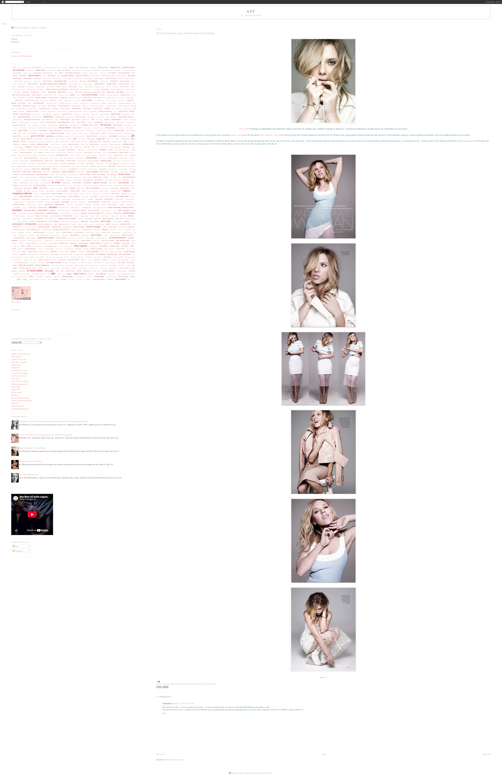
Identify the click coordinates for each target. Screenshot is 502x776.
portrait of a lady (88, 224)
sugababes (54, 251)
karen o (55, 169)
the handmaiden (17, 260)
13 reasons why (26, 67)
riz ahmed (28, 232)
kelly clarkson (115, 172)
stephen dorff (120, 249)
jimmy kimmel (31, 163)
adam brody (30, 70)
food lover (74, 133)
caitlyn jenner (19, 100)
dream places (51, 122)
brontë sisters (87, 97)
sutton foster (104, 251)
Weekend (91, 274)
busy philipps (130, 97)
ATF (251, 11)
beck (23, 89)
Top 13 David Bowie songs (28, 474)
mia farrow (74, 202)
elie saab (43, 125)
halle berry (16, 144)
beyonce (26, 92)
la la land (44, 180)
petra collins (106, 221)
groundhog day (32, 141)
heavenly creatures (39, 147)
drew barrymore (64, 122)
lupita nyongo (75, 191)
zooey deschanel (99, 279)
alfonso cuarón (93, 73)
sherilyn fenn (63, 243)
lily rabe (110, 185)
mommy (121, 204)
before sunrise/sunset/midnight (57, 89)
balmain (64, 86)
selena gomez (86, 241)
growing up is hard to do (46, 141)
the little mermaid (43, 260)
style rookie (15, 367)
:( (18, 67)
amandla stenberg (82, 76)
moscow (24, 207)
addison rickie (51, 70)
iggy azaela (61, 150)
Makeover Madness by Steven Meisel (31, 448)
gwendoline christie (95, 141)
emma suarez (87, 128)
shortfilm (116, 243)
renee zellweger (46, 229)
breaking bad (125, 95)
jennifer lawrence (37, 161)
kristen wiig (68, 177)
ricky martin (96, 229)
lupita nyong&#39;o (62, 191)
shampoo (21, 243)
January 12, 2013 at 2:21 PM (183, 703)
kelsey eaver (124, 172)
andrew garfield (88, 78)
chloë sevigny (42, 106)
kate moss (132, 169)
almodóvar (51, 76)
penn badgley (54, 221)
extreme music (91, 130)
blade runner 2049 (99, 92)
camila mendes (68, 100)
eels (29, 125)
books (72, 95)
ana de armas (57, 78)
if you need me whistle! (20, 381)
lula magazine (50, 191)
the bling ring (112, 254)
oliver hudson (105, 216)
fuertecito (14, 395)
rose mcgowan (22, 235)
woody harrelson (111, 276)
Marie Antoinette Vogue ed (270, 135)
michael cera (115, 202)
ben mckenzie (95, 89)
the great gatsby (118, 257)
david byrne (125, 114)
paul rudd (32, 221)
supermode (81, 251)
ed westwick (98, 122)
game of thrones (38, 136)
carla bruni (122, 100)
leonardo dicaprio (40, 185)
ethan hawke (23, 130)
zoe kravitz (71, 279)
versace (16, 274)
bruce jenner (97, 97)
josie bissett (75, 166)
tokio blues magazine (19, 362)
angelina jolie (18, 81)
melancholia (108, 199)
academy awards (128, 67)
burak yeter (120, 97)
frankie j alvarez (95, 133)
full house (111, 133)
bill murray (52, 92)
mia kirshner (82, 202)
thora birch (104, 265)
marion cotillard (73, 196)
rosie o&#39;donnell (42, 235)
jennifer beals (123, 158)
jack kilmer (79, 152)
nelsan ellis (75, 213)
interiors (110, 150)
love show (27, 191)
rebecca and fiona (19, 229)
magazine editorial (180, 684)
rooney (98, 232)
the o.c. (83, 260)
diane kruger (76, 119)
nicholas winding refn (96, 213)
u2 (62, 271)
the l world (33, 260)
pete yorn (84, 221)
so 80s (61, 246)
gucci (57, 141)
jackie (105, 152)
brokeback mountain (75, 97)
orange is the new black (67, 219)
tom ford (73, 268)
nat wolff (30, 213)
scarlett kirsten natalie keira (21, 400)
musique (17, 210)
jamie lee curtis (62, 155)
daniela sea (77, 114)
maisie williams (57, 194)
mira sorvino (69, 204)
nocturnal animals (55, 216)
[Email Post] (158, 681)
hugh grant (126, 147)
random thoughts (93, 227)
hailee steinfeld (116, 141)
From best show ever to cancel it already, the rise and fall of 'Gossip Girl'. (45, 434)
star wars (78, 249)
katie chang (37, 172)
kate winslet (17, 172)
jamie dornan (43, 155)
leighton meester (100, 183)
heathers (28, 147)
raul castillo (122, 227)
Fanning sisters (236, 135)
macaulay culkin (93, 191)
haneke (32, 144)
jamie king (52, 155)
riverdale (21, 232)
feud (14, 133)
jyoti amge (27, 169)
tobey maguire (55, 268)
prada (108, 224)
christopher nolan (44, 108)
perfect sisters (65, 221)
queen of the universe (29, 227)
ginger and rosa (49, 139)
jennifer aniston (113, 158)
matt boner (36, 199)
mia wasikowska (93, 202)
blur (55, 95)
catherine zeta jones (65, 103)
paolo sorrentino (108, 219)
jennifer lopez (49, 161)
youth (49, 279)
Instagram (15, 41)
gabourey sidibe (129, 133)
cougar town (51, 111)
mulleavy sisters (75, 207)
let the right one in (62, 185)
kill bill (94, 174)
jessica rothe (117, 161)
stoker (24, 251)
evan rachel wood (55, 130)
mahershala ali (45, 193)
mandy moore (97, 193)
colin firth (21, 111)
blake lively (111, 92)
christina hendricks (123, 106)
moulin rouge (32, 207)
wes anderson (101, 274)
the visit (65, 262)
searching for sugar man (35, 240)
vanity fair (131, 271)
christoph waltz (20, 108)
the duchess (89, 257)
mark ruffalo (93, 196)
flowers (46, 133)
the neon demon (73, 260)
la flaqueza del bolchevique (31, 180)
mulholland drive (64, 207)
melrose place (30, 202)
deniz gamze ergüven (126, 117)
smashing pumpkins (50, 246)
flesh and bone (32, 133)
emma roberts (65, 128)
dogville (125, 119)
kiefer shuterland (73, 174)
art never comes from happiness (53, 84)
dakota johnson (25, 114)
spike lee (20, 249)
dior (92, 119)
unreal (79, 271)
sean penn (22, 240)
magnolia (36, 193)
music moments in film (99, 207)
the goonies (98, 257)
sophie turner (114, 246)
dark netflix (86, 114)
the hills (26, 260)
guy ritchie (84, 141)
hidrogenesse (78, 147)
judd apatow (85, 166)
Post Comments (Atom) (175, 759)
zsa (129, 279)
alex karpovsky (48, 73)
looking (72, 188)
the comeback (40, 257)
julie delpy (111, 166)
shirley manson (95, 243)
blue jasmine (37, 95)
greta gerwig (125, 139)
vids (53, 273)
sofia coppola (80, 246)
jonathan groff (21, 166)
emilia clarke (32, 128)
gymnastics (106, 141)
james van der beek (24, 155)
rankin (193, 684)
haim (125, 141)
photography (31, 224)
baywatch (115, 86)
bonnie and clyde (63, 95)
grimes (23, 141)
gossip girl (101, 139)
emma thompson (98, 128)
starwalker (86, 249)
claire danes (76, 109)
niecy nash (30, 216)
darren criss (94, 114)
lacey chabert (60, 180)
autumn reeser (40, 86)
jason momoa (18, 158)
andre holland (67, 78)
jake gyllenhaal (113, 152)
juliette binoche (121, 166)
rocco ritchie (50, 232)
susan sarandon (93, 251)
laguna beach (78, 180)
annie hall (82, 81)
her (71, 147)
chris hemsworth (64, 106)
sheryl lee (73, 243)
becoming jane (31, 89)
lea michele (76, 183)
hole (97, 147)
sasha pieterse (90, 238)
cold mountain (126, 108)
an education (47, 78)
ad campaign (19, 70)
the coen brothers (29, 257)
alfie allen (84, 73)
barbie (81, 86)
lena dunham (123, 182)
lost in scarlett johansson (20, 397)
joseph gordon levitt (53, 166)
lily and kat (102, 185)
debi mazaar (91, 117)
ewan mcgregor (80, 130)
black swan (88, 92)
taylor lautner (55, 254)
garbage (49, 136)
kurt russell (113, 177)
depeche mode (17, 119)
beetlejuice (41, 89)
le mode (166, 684)
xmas (25, 279)
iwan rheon (71, 152)
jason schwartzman (31, 158)
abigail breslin (115, 67)
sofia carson (68, 246)
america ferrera (94, 75)
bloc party (120, 92)
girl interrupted (60, 139)
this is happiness (42, 265)
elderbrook (35, 125)
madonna (126, 191)
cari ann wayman (99, 100)
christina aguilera (111, 106)
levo (70, 185)
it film (34, 152)
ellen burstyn (117, 125)
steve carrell (16, 251)
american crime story (108, 75)
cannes (77, 100)
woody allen (99, 276)
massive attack (26, 199)
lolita (66, 188)
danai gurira (56, 114)
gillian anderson (26, 139)
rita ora (121, 229)
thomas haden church (92, 265)
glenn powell (91, 139)
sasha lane (80, 238)
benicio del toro (130, 89)
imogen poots (81, 150)
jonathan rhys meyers (34, 166)
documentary (116, 119)
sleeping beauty (37, 246)
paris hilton (120, 219)
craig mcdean (93, 111)
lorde (78, 188)
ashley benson (99, 84)
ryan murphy (96, 235)
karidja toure (63, 169)
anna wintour (47, 81)
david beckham (104, 114)
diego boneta (85, 119)
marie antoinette (25, 196)
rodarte (58, 232)
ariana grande (124, 81)
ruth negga (64, 235)
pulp (134, 224)
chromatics (55, 108)
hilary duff (87, 147)
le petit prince (66, 182)
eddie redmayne (110, 122)
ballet (58, 86)
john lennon (81, 163)
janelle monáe (118, 155)
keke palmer (104, 172)
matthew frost (45, 199)
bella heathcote (85, 89)
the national (62, 260)
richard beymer (75, 229)
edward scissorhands (19, 125)
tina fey (35, 268)
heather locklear (18, 147)
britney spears (41, 98)
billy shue (70, 92)
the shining (33, 262)
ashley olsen (111, 84)
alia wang (103, 73)
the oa (90, 260)
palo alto (97, 219)
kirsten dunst (124, 174)
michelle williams (19, 205)
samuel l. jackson (127, 235)
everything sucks (69, 130)
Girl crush (244, 128)
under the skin (70, 271)
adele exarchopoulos (64, 70)
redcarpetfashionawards (19, 408)
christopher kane (32, 108)
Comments (18, 551)
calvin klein (52, 100)
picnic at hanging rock (45, 224)
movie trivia (42, 207)
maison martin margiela (71, 193)
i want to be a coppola (19, 373)
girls (74, 138)
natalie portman (52, 213)
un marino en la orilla (19, 370)
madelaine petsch (115, 191)
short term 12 (107, 243)
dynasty (90, 122)
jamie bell (34, 155)
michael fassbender (127, 202)
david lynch (48, 117)
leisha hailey (112, 182)
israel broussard (26, 152)
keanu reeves (80, 172)
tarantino (23, 254)
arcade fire (114, 81)
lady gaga (69, 180)
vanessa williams (122, 271)
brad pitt (102, 95)
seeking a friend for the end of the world (67, 240)
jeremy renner (60, 161)
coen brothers (116, 108)
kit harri (21, 177)
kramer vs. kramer (45, 177)
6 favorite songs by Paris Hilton (30, 461)
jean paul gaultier (69, 158)
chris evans (52, 106)
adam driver (40, 70)
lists (35, 188)
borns (78, 95)
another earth (104, 81)
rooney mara (106, 232)
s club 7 (105, 235)
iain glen (45, 150)
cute (115, 111)
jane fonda (102, 155)
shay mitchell (53, 243)
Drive (73, 122)
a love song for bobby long (51, 67)
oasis (92, 216)
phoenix (127, 221)
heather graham (128, 144)
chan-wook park (95, 103)
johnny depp (100, 163)
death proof (70, 117)
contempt (43, 111)
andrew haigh (99, 78)
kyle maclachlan (129, 177)
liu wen (52, 188)
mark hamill (84, 196)
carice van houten (111, 100)
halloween (25, 144)
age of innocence (107, 70)
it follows (41, 152)
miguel (40, 204)
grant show (110, 139)
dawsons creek (60, 117)
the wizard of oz (99, 262)
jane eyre (94, 155)
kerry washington (42, 174)
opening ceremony (50, 218)
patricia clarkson (22, 221)
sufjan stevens (43, 251)
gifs (133, 135)
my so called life (94, 210)
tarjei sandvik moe (33, 254)
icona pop (53, 150)
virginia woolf (61, 274)
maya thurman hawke (78, 199)
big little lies (35, 92)
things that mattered (26, 265)
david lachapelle (37, 117)
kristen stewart (58, 177)
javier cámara (54, 158)
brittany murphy (53, 97)
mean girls (98, 199)
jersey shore (71, 161)
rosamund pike (116, 232)
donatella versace (24, 122)
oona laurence (38, 218)
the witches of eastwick (85, 262)
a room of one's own (18, 359)
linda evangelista (129, 185)
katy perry (56, 172)
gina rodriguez (38, 139)
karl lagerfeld (73, 169)
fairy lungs (15, 378)
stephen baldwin (109, 249)
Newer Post (160, 754)
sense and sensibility (107, 240)
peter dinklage (94, 221)
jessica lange (106, 161)
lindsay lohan (18, 188)
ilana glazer (71, 150)
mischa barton (79, 204)
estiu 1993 (129, 128)
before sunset (74, 89)
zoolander (110, 279)
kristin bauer (77, 177)
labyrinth (51, 180)
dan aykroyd (36, 114)
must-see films (30, 210)
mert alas (47, 202)
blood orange (130, 92)
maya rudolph (66, 199)
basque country (99, 86)
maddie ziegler (103, 191)
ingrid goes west (92, 150)
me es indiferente (17, 406)
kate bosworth (93, 169)
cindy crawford (65, 108)
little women (43, 188)
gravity (117, 139)
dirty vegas (99, 119)
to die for (46, 268)
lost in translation (93, 188)
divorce (107, 119)
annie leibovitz (92, 81)
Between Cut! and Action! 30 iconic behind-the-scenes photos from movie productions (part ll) (53, 421)
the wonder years (110, 262)
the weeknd (72, 262)
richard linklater (87, 229)
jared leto (132, 155)
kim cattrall (101, 174)
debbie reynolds (81, 117)
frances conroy (83, 133)
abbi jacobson (103, 67)
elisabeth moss (52, 125)
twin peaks (49, 271)
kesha (52, 174)
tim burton (121, 265)
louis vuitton (114, 188)
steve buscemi (130, 249)
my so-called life (106, 210)
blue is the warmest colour (21, 95)
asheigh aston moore (75, 84)
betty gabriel (17, 92)
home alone (104, 147)
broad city (63, 98)
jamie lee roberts (75, 155)
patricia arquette (130, 218)
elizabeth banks (64, 125)
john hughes (72, 163)
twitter (57, 271)
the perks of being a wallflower (119, 260)
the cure (66, 257)
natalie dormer (39, 213)
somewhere (103, 246)
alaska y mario (27, 73)
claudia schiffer (97, 108)
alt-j (58, 75)
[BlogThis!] (159, 687)
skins (29, 246)
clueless (107, 109)
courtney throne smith (74, 111)
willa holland (39, 276)
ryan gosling (74, 235)
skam (23, 246)
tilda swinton (112, 265)
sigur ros (16, 246)
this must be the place (57, 265)
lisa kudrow (28, 188)
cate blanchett (38, 103)
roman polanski (79, 232)
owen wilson (89, 218)
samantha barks (115, 235)
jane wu (109, 155)
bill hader (44, 92)
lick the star (86, 185)
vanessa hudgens (108, 271)
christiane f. (85, 106)
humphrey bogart (32, 150)
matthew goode (55, 199)
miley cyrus (59, 204)
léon (30, 185)
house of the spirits (115, 147)
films (19, 133)
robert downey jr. (39, 232)
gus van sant (75, 141)
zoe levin (79, 279)
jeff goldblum (80, 158)
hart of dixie (94, 144)
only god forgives (27, 218)
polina (80, 224)
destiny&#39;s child (47, 119)
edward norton (130, 122)
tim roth (128, 265)
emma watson (110, 128)
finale (24, 133)
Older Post (487, 754)
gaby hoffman (17, 136)
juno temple (131, 166)
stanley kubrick (68, 249)
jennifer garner (24, 161)
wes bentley (111, 274)
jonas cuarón (125, 163)
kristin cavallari (87, 177)
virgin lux (15, 403)
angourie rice (28, 81)
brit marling (30, 97)
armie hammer (33, 84)
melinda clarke (130, 199)
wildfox (31, 277)
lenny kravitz (23, 185)
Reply (164, 713)
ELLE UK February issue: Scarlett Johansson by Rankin (185, 33)
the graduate (107, 257)
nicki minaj (117, 213)
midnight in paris (31, 204)
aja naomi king (130, 70)
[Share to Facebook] (164, 687)
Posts (16, 546)
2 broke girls (37, 67)
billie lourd (62, 92)
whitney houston (22, 276)
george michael (91, 136)
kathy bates (27, 172)
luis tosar (41, 191)
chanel (104, 103)
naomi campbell (124, 210)
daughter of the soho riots (20, 354)
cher (134, 103)
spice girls (125, 246)
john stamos (90, 163)
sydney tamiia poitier (116, 251)
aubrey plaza (30, 86)
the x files (121, 262)
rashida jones (112, 227)
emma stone (77, 128)
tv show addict (35, 270)
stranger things (32, 251)
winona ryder (67, 276)
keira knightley (92, 172)
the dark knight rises (77, 257)
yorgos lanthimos (33, 279)
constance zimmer (32, 111)
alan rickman (17, 73)
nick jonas (108, 213)
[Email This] (157, 687)
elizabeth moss (74, 125)
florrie (41, 133)
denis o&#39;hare (111, 117)
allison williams (34, 75)
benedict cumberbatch (117, 89)
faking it (110, 130)
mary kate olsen (122, 196)
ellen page (127, 125)
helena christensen (53, 147)
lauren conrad (34, 182)
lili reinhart (95, 185)
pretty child (115, 224)
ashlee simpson (88, 84)
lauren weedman (45, 182)
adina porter (76, 70)
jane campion (86, 155)
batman (108, 86)
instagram (102, 150)
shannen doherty (31, 243)
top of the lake (93, 268)
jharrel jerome (127, 161)
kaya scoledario (68, 172)
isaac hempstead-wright (122, 150)
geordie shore (69, 136)
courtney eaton (61, 111)
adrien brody (96, 70)
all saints (23, 76)
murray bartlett (86, 207)
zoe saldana (87, 279)
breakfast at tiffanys (113, 95)
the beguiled (101, 254)
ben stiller (105, 89)
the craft (49, 257)
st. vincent (41, 249)
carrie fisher (22, 103)
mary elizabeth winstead (106, 196)
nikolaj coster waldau (41, 216)
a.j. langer (64, 67)
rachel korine (67, 227)
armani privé (22, 84)
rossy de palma (54, 235)
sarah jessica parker (45, 238)
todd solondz (65, 268)
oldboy (98, 216)
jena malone (102, 158)
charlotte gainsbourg (124, 103)
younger (43, 279)
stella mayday (16, 356)
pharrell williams (117, 221)
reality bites (130, 227)
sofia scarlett (15, 387)
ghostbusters (103, 136)
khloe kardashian (61, 174)
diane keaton (65, 119)
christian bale (75, 106)
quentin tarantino (44, 227)
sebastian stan (48, 240)
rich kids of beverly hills (61, 230)
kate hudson (103, 169)
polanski (73, 224)
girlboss (69, 139)
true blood (22, 271)
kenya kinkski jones (27, 174)
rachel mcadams (79, 227)
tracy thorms (103, 268)
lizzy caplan (59, 188)
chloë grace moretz (29, 106)
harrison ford (84, 144)
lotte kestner (105, 188)
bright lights (22, 97)
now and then (68, 216)
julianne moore (101, 166)
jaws (61, 158)
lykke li (84, 191)
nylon (76, 216)
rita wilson (127, 229)
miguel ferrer (48, 205)
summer (73, 251)
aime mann (117, 70)
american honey (121, 75)
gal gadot (26, 136)
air (123, 70)
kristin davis (97, 177)
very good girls (25, 274)
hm (93, 147)
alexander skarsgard (72, 73)
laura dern (126, 180)
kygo (119, 177)
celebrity (75, 103)
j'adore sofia (15, 389)
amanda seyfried (67, 76)
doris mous (35, 122)
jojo (106, 163)
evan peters (43, 130)
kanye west (36, 169)
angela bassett (129, 78)
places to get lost (64, 224)
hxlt (40, 150)
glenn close (81, 139)
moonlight (17, 207)
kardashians (46, 169)
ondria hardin (16, 218)
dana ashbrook (46, 114)
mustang (52, 210)
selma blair (96, 240)
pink (55, 224)
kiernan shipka (85, 174)
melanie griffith (119, 199)
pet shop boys (75, 221)
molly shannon (112, 204)
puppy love (17, 227)
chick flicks (16, 106)
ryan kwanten (85, 235)
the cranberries (57, 257)
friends (104, 133)
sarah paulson (61, 238)
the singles (41, 262)
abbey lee (93, 67)
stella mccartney (96, 249)
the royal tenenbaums (21, 262)
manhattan (106, 193)
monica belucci (130, 204)
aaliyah (71, 67)
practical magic (99, 224)
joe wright (63, 163)
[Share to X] (162, 687)
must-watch (42, 210)
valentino (86, 271)
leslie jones (51, 185)
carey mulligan (86, 100)
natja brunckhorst (65, 213)
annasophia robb (60, 81)
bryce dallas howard (109, 97)
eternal (14, 130)
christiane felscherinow (97, 106)
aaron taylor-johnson (81, 67)
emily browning (42, 128)
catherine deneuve (51, 103)
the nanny (54, 260)
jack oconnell (88, 152)
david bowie (116, 114)
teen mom (64, 254)
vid (48, 274)
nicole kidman (129, 213)
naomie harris (22, 213)
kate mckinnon (113, 169)
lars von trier (98, 180)
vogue (69, 274)
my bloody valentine (79, 210)
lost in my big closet (18, 376)
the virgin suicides (53, 262)
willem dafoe (48, 276)
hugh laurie (21, 150)
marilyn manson (39, 196)
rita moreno (113, 229)
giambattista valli (124, 136)
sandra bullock (19, 238)
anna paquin (37, 81)
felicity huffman (130, 130)
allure (44, 75)
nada (114, 210)
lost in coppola (16, 392)
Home (5, 23)
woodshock (89, 276)
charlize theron (112, 103)
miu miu (103, 204)
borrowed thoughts (90, 95)
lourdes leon (124, 188)
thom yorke (69, 265)
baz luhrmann (124, 86)
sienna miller (126, 243)
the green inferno (130, 257)
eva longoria (33, 130)
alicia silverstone (124, 73)
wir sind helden (79, 276)
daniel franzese (67, 114)
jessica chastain (94, 161)
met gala (65, 202)
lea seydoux (87, 183)
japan (126, 155)
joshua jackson (65, 166)
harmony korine (73, 144)
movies (53, 207)
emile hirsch (23, 128)
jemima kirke (91, 158)
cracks (85, 111)
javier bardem (44, 158)
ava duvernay (50, 86)
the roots (132, 260)
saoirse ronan (30, 238)
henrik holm (64, 147)
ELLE (159, 684)
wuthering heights (123, 276)
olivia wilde (123, 216)
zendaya (56, 279)
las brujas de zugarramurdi (113, 180)
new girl (84, 213)
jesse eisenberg (82, 161)
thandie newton (79, 254)
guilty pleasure (65, 141)
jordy (43, 166)
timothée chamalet (25, 268)
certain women (84, 103)
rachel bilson (56, 227)
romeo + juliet (90, 232)
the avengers (90, 254)
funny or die (119, 133)
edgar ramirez (120, 122)
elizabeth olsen (87, 125)
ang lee (120, 78)
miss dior (88, 204)
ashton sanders (123, 84)
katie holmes (46, 172)
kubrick (105, 177)
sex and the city (122, 240)
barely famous (89, 86)
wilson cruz (57, 276)
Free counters (16, 302)
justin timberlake (17, 169)
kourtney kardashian (31, 177)
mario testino (49, 196)
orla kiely (80, 218)
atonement (21, 86)
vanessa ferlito (96, 271)
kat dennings (83, 169)
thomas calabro (79, 265)
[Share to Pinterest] (167, 687)
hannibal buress (55, 144)
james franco (124, 152)
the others (105, 260)
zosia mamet (120, 279)
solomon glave (93, 246)
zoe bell (63, 279)
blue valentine (47, 95)
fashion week (119, 130)
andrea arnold (77, 78)
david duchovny (24, 117)
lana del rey (88, 180)
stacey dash (50, 249)
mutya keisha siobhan (63, 210)
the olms (97, 260)
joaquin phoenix (42, 163)
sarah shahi (71, 238)
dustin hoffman (81, 122)
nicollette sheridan (19, 216)
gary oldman (59, 136)
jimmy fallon (22, 163)
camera (60, 100)
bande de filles (72, 86)
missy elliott (96, 204)
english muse (16, 365)
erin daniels (120, 128)
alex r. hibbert (59, 73)
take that (15, 254)
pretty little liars (125, 224)
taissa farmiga (129, 251)
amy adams (27, 78)
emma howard (52, 128)
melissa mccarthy (19, 202)
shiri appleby (83, 243)
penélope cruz (42, 221)
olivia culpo (114, 216)
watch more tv (79, 274)
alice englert (111, 73)
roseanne (32, 235)
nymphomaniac (84, 216)
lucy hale (34, 191)
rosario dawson (127, 232)
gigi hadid (16, 139)
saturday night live (101, 238)
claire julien (87, 109)
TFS (325, 677)
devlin (57, 119)
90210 (14, 67)
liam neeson (77, 185)
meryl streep (56, 202)
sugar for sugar (64, 251)
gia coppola (113, 136)
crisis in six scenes (105, 111)
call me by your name (31, 100)
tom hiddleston (82, 268)
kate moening (123, 169)
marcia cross (125, 193)
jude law (92, 166)
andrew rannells (111, 78)
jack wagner (97, 152)
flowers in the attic (57, 133)
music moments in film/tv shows (121, 207)
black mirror (78, 92)
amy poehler (37, 78)
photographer (17, 224)
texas (70, 254)
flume (67, 133)
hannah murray (42, 144)
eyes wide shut (101, 130)
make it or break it (85, 193)
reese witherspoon (33, 230)
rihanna (105, 229)
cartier (29, 103)
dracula (42, 122)
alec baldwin (37, 73)
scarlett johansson (207, 684)
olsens (130, 216)
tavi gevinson (45, 254)
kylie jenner (17, 180)
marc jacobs (115, 194)
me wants (90, 199)
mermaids (40, 202)
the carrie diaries (125, 254)
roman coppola (67, 232)
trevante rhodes (124, 268)
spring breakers (30, 249)
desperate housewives (32, 119)
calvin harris (43, 100)
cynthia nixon (123, 111)
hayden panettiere (115, 144)
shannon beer (43, 243)
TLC (40, 268)
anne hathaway (73, 81)
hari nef (63, 144)
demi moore (100, 117)
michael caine (105, 202)
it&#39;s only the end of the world (55, 152)
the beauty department (19, 384)
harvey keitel (104, 144)
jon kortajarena (114, 163)
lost (83, 188)
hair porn (131, 141)
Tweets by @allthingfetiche (21, 56)
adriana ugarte (86, 70)
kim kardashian (112, 174)
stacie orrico (59, 249)
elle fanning (105, 125)
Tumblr (14, 39)
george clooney (79, 136)
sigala (133, 243)
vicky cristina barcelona (38, 274)
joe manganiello (53, 163)
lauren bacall (24, 182)
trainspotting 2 (113, 268)
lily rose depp (118, 185)
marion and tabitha (61, 196)
